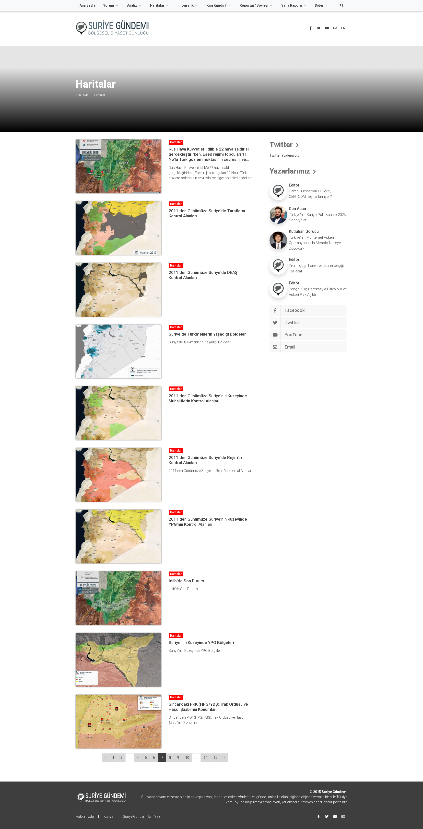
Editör (294, 185)
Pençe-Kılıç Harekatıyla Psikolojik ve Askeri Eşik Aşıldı (318, 292)
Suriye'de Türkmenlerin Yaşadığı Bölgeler (207, 334)
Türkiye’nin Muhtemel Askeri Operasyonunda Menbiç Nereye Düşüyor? (315, 243)
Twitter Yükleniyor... (285, 155)
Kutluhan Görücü (304, 231)
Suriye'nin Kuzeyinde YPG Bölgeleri (201, 642)
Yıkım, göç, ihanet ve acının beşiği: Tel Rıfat (316, 268)
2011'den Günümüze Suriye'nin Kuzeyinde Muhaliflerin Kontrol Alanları (208, 398)
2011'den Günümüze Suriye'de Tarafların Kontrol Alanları (207, 213)
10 (187, 757)
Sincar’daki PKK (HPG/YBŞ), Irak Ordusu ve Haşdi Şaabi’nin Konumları (208, 707)
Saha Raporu (291, 5)
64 (206, 757)
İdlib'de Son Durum (186, 580)
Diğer (319, 5)
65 (216, 757)
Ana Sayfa (87, 5)
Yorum (108, 5)
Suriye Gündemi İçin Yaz (141, 816)
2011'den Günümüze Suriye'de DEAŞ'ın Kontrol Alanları (205, 275)
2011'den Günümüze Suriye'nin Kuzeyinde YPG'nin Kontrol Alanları (208, 522)
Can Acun (297, 208)
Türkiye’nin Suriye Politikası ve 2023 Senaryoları (317, 217)
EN (343, 28)
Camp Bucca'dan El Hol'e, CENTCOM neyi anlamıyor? (310, 194)
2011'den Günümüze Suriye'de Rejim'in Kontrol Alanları (205, 460)
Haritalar (157, 5)
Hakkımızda (85, 816)
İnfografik (185, 5)
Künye (108, 816)
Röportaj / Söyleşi (254, 5)
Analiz (132, 5)
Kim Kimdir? (217, 5)
